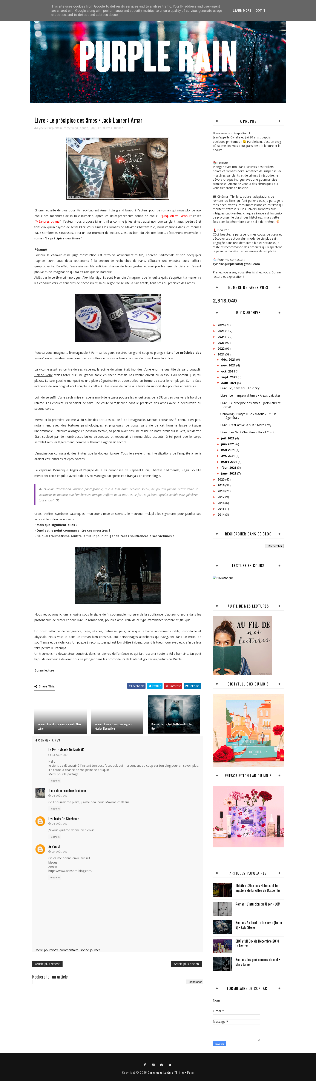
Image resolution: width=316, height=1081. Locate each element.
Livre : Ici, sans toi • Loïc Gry (239, 388)
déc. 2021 (228, 359)
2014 (221, 514)
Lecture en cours (248, 565)
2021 (221, 354)
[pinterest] (161, 1064)
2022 (221, 348)
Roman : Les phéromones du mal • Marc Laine (59, 726)
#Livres (107, 128)
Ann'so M (54, 846)
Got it (260, 10)
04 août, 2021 (60, 755)
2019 (221, 485)
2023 (221, 343)
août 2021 (229, 383)
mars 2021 (229, 462)
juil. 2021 (228, 438)
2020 (221, 479)
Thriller (118, 128)
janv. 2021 (229, 473)
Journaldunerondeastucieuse (67, 790)
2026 (221, 325)
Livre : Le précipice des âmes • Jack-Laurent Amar (250, 405)
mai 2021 (228, 450)
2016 (221, 503)
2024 (221, 337)
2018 (221, 491)
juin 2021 (228, 444)
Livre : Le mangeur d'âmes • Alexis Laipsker (250, 395)
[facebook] (145, 1064)
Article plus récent (47, 964)
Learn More (242, 10)
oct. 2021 (228, 371)
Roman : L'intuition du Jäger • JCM (257, 904)
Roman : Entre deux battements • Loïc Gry (172, 726)
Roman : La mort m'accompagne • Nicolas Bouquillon (113, 726)
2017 (221, 497)
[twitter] (170, 1064)
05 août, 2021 (60, 851)
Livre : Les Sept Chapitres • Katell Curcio (248, 432)
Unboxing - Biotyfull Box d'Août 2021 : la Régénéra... (248, 416)
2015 (221, 509)
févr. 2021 (229, 467)
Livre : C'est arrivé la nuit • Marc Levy (245, 425)
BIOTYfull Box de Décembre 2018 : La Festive (258, 943)
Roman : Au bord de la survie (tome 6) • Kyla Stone (258, 925)
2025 (221, 331)
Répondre (55, 780)
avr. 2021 (228, 456)
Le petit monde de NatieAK (66, 749)
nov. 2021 (228, 365)
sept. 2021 (229, 377)
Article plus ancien (186, 964)
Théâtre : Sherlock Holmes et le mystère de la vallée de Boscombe (257, 888)
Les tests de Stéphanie (63, 818)
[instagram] (153, 1064)
